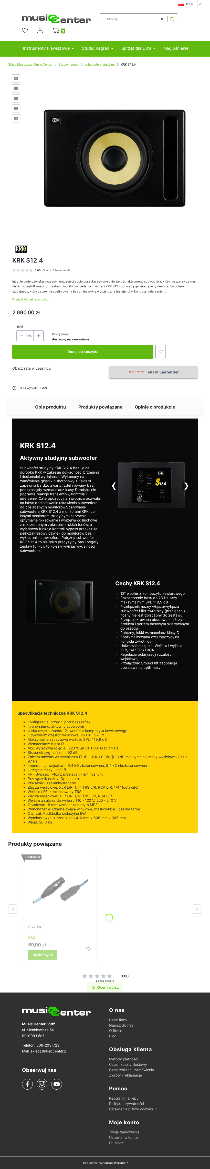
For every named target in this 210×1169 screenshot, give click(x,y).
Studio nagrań (69, 64)
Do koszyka (43, 955)
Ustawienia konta (123, 1137)
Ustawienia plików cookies (131, 1109)
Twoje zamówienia (124, 1132)
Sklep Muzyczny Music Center (30, 64)
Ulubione (116, 1143)
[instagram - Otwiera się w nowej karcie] (42, 1084)
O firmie (115, 1030)
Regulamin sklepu (124, 1098)
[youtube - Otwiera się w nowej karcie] (56, 1084)
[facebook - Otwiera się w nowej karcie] (27, 1084)
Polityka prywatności (126, 1103)
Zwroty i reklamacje (125, 1075)
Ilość (19, 327)
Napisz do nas (121, 1025)
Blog (113, 1036)
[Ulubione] (25, 30)
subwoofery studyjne (100, 64)
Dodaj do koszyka (82, 351)
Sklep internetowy (103, 1162)
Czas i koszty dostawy (128, 1064)
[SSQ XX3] (60, 890)
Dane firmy (118, 1020)
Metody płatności (123, 1059)
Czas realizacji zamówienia (131, 1070)
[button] (172, 19)
